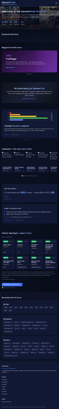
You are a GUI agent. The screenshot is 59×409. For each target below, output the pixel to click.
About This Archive (6, 401)
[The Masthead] (29, 139)
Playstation (8, 328)
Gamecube (8, 325)
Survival (51, 352)
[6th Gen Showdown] (28, 139)
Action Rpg (16, 343)
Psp (30, 328)
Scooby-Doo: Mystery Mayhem (50, 261)
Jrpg (37, 346)
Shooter (15, 352)
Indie (30, 346)
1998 (5, 310)
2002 (36, 307)
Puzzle (27, 349)
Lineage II (20, 244)
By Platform (7, 319)
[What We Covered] (27, 139)
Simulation (24, 352)
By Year (6, 304)
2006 (16, 307)
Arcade (36, 343)
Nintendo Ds (37, 325)
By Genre (6, 340)
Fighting (16, 346)
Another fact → (8, 198)
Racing (35, 349)
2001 (41, 307)
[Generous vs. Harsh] (30, 139)
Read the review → (9, 220)
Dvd (17, 322)
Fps (23, 346)
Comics (4, 389)
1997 (10, 310)
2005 (21, 307)
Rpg (42, 349)
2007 (10, 307)
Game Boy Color (41, 322)
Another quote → (20, 220)
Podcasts (4, 391)
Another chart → (15, 134)
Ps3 (24, 328)
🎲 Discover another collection (29, 175)
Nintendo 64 (26, 325)
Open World (8, 349)
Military (44, 346)
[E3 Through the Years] (31, 139)
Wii (36, 328)
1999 (51, 307)
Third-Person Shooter (10, 355)
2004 (26, 307)
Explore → (6, 134)
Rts (49, 349)
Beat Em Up (45, 343)
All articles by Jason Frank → (12, 284)
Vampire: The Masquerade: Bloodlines (49, 246)
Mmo (52, 346)
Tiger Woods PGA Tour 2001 (8, 261)
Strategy (42, 352)
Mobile (17, 325)
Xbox (43, 328)
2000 (46, 307)
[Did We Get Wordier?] (32, 139)
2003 (31, 307)
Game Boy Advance (27, 322)
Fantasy (7, 346)
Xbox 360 (8, 331)
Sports (33, 352)
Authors (4, 386)
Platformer (18, 349)
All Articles (4, 379)
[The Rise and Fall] (26, 139)
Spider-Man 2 (7, 244)
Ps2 (17, 328)
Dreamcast (8, 322)
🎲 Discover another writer (8, 287)
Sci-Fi (6, 352)
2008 (5, 307)
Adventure (26, 343)
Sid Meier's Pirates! (34, 245)
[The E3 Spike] (33, 139)
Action (7, 343)
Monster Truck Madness (35, 261)
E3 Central (4, 394)
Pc (45, 325)
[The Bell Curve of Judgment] (25, 139)
